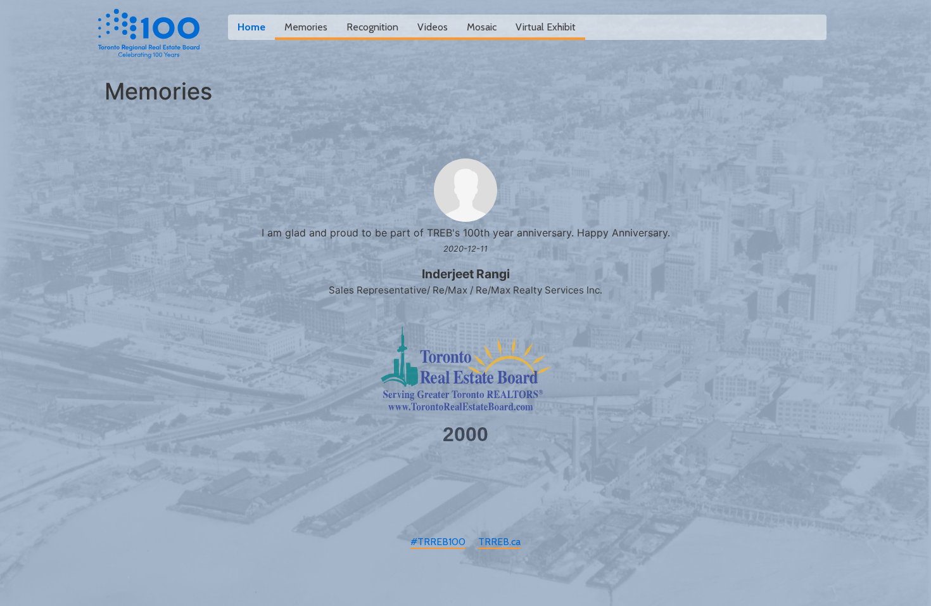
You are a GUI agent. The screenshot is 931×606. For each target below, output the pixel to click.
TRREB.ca (499, 542)
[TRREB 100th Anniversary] (149, 33)
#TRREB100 (438, 542)
